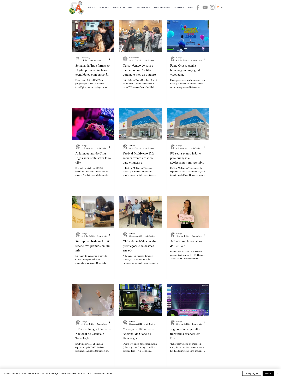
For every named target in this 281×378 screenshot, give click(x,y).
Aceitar (268, 373)
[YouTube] (205, 7)
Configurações (251, 373)
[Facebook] (198, 7)
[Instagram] (212, 7)
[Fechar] (277, 373)
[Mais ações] (110, 59)
